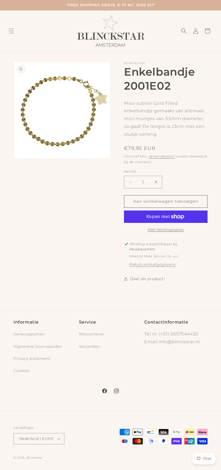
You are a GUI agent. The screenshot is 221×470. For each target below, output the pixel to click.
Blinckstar (35, 458)
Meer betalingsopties (166, 229)
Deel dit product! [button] (147, 278)
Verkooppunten (29, 334)
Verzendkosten (162, 156)
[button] (11, 31)
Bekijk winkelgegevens (152, 264)
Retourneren (92, 334)
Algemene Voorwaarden (37, 346)
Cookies (21, 370)
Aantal (130, 171)
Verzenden (89, 346)
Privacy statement (31, 358)
